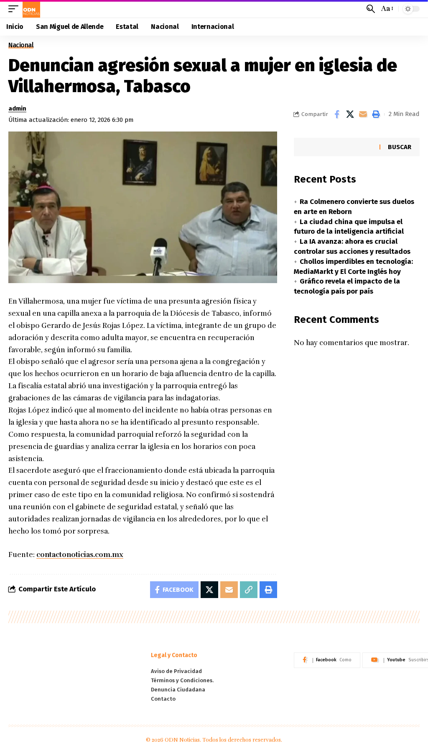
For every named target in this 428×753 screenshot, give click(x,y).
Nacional (20, 45)
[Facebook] (327, 660)
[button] (15, 9)
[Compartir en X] (350, 114)
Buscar (399, 147)
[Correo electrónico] (363, 114)
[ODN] (31, 9)
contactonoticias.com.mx (79, 554)
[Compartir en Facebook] (337, 114)
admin (17, 108)
